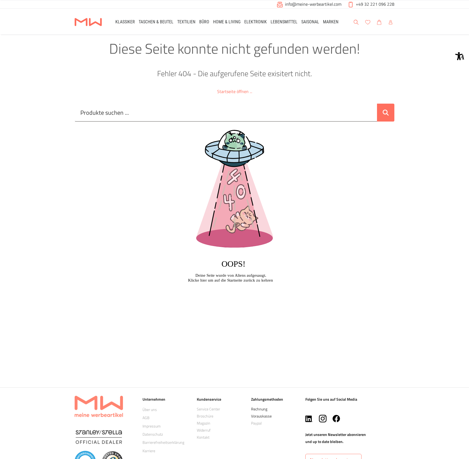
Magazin (203, 423)
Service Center (208, 409)
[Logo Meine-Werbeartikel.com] (88, 22)
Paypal (256, 423)
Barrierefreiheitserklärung (163, 442)
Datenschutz (152, 434)
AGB (146, 417)
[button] (459, 56)
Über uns (149, 409)
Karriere (148, 451)
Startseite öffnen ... (234, 91)
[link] (125, 21)
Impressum (151, 426)
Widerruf (204, 430)
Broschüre (205, 416)
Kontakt (203, 437)
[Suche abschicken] (385, 113)
